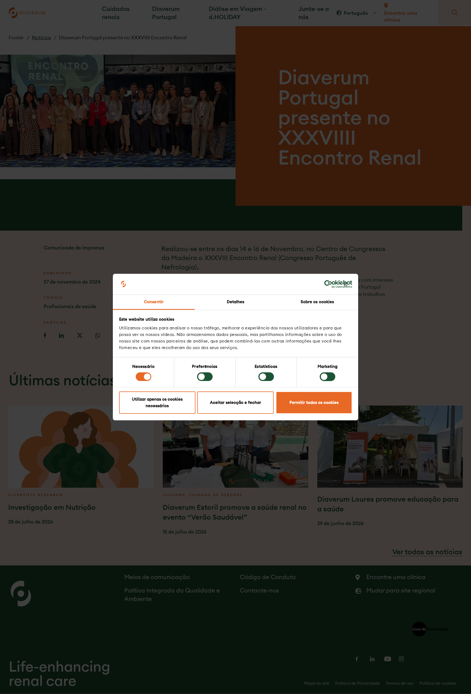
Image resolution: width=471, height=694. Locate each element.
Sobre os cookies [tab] (317, 302)
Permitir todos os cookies (314, 402)
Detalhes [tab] (235, 302)
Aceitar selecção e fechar (235, 402)
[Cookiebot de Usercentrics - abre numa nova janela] (328, 284)
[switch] (205, 376)
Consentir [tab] (154, 302)
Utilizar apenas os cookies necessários (157, 403)
